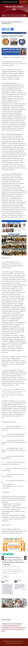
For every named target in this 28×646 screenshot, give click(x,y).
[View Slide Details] (8, 603)
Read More (5, 576)
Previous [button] (3, 587)
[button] (3, 558)
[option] (14, 558)
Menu (3, 15)
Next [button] (25, 587)
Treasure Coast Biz (14, 8)
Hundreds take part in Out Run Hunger (12, 623)
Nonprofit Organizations (8, 554)
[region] (14, 589)
